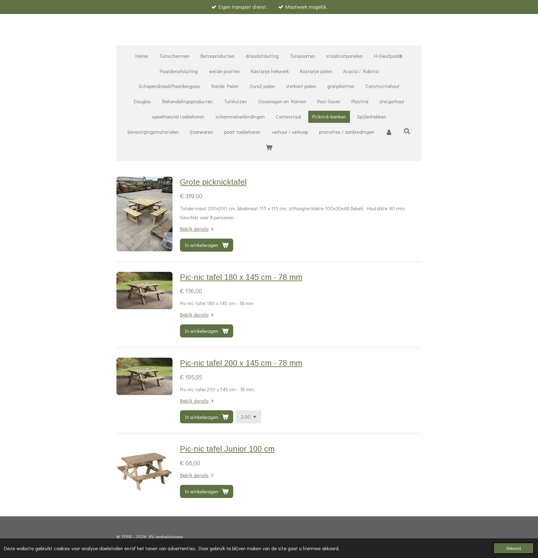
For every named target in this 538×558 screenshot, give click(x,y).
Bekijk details (194, 229)
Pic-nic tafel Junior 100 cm (227, 448)
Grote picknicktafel (213, 182)
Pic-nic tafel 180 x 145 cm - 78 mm (241, 277)
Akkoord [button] (513, 548)
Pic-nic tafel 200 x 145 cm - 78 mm (241, 363)
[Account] (388, 132)
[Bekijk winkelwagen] (269, 147)
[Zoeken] (406, 131)
